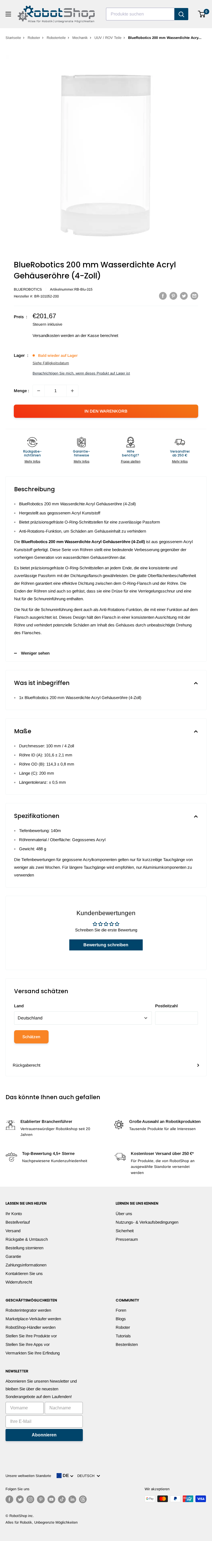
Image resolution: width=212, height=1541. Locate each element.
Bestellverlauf (18, 1222)
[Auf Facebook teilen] (163, 296)
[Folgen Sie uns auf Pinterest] (41, 1499)
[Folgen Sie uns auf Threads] (83, 1499)
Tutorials (123, 1335)
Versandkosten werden (53, 335)
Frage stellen (131, 461)
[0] (201, 14)
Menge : (21, 390)
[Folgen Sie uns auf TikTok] (62, 1499)
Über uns (124, 1213)
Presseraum (127, 1239)
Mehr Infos (32, 461)
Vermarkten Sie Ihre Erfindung (33, 1353)
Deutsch (87, 1476)
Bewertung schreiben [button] (105, 944)
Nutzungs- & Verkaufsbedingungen (147, 1222)
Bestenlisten (127, 1344)
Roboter (34, 38)
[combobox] (140, 14)
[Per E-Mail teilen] (194, 296)
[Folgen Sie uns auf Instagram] (30, 1499)
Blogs (121, 1318)
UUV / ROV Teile (107, 38)
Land (19, 1005)
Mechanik (80, 38)
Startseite (13, 38)
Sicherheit (125, 1230)
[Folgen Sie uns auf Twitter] (20, 1499)
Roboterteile (56, 38)
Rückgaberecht (26, 1065)
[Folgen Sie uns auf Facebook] (9, 1499)
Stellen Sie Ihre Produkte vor (31, 1335)
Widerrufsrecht (19, 1282)
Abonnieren (44, 1435)
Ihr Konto (14, 1213)
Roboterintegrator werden (28, 1310)
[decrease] (38, 391)
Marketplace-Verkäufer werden (33, 1318)
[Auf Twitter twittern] (184, 296)
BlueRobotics (28, 289)
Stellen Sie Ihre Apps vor (28, 1344)
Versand (13, 1230)
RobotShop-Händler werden (30, 1327)
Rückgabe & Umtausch (27, 1239)
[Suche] (181, 14)
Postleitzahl (166, 1005)
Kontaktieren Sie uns (24, 1273)
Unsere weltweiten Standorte (28, 1476)
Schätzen (31, 1036)
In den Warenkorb (106, 411)
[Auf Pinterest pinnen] (173, 296)
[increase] (72, 391)
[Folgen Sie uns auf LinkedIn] (72, 1499)
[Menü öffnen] (8, 14)
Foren (121, 1310)
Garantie (13, 1256)
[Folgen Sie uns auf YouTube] (51, 1499)
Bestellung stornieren (24, 1247)
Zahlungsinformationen (26, 1265)
